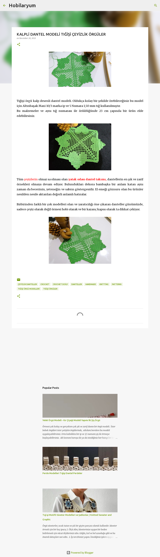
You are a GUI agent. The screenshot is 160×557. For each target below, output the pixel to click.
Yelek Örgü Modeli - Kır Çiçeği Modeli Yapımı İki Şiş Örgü (71, 420)
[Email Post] (18, 281)
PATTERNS (117, 284)
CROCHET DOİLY (60, 284)
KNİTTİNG (104, 284)
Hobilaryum (22, 5)
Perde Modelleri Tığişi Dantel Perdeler (62, 473)
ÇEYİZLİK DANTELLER (27, 284)
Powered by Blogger (81, 552)
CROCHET (44, 284)
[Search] (40, 5)
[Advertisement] (80, 355)
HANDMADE (90, 284)
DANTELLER (76, 284)
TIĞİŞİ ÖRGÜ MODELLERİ (29, 289)
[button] (18, 44)
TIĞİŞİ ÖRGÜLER (50, 289)
